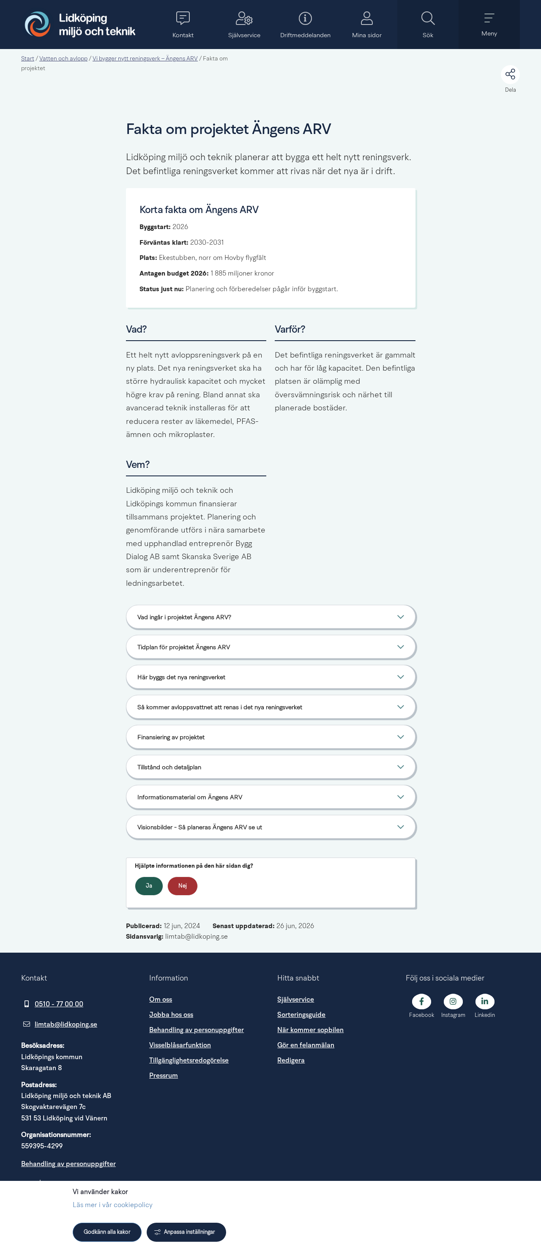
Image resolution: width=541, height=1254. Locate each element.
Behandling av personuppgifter (68, 1164)
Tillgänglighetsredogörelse (189, 1060)
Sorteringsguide (301, 1014)
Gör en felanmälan (305, 1045)
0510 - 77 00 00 (59, 1004)
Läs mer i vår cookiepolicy (113, 1205)
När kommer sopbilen (310, 1030)
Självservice (295, 999)
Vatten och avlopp (63, 59)
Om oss (160, 999)
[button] (182, 24)
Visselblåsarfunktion (180, 1045)
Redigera (291, 1060)
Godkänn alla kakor (107, 1232)
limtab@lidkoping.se (66, 1024)
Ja (149, 886)
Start (27, 59)
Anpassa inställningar (189, 1232)
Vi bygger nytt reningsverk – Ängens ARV (145, 59)
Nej (182, 886)
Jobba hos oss (171, 1014)
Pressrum (206, 1075)
